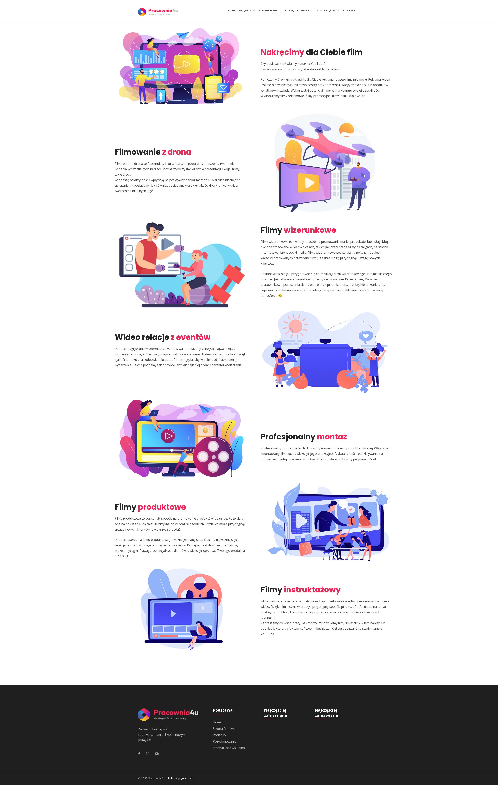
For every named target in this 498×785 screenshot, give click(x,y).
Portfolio (219, 735)
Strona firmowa (224, 728)
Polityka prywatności (181, 778)
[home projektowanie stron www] (158, 11)
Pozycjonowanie (224, 741)
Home (217, 722)
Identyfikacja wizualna (229, 748)
